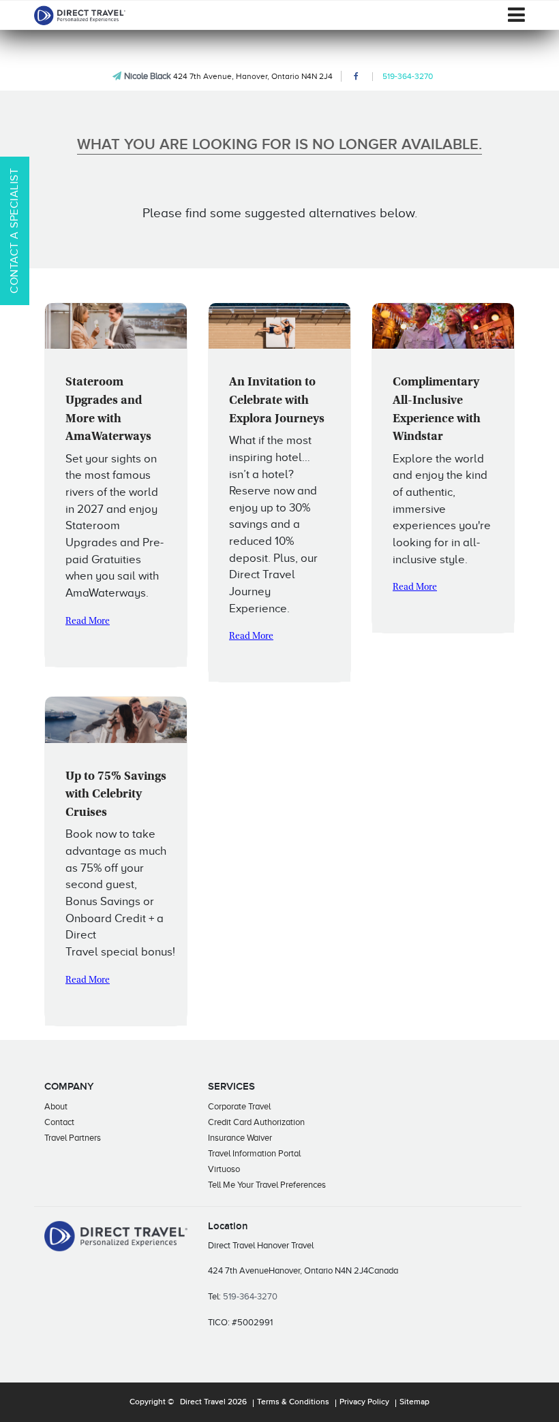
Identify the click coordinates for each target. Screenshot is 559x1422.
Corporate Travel (239, 1106)
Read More (87, 622)
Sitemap (414, 1402)
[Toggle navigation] (516, 15)
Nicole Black (147, 76)
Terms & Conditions (293, 1402)
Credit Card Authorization (256, 1122)
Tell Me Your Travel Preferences (267, 1185)
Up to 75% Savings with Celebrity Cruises (115, 795)
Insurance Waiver (240, 1138)
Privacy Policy (364, 1402)
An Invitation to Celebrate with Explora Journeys (276, 401)
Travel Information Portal (254, 1153)
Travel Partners (72, 1138)
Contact (59, 1122)
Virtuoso (224, 1169)
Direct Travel (203, 1402)
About (55, 1106)
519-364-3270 (407, 76)
